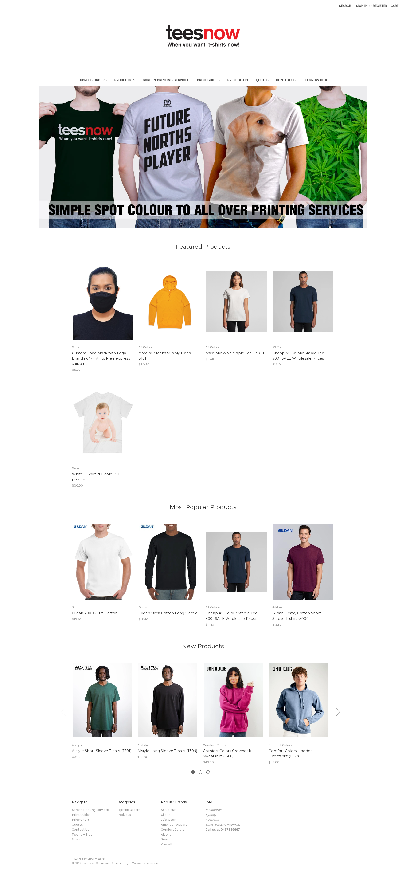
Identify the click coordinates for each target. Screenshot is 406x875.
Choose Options (102, 306)
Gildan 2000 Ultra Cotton (94, 613)
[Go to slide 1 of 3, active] (193, 772)
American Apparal (174, 825)
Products (122, 80)
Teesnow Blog (315, 80)
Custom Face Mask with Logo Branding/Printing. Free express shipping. (101, 358)
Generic (166, 839)
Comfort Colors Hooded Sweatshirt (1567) (291, 753)
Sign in (361, 6)
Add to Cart (102, 704)
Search (345, 6)
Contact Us (286, 80)
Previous (63, 712)
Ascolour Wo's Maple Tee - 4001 (235, 353)
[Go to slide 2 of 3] (200, 772)
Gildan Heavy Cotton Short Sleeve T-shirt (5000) (296, 616)
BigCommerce (96, 858)
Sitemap (78, 839)
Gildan (166, 815)
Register (380, 6)
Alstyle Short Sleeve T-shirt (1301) (102, 751)
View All (166, 844)
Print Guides (208, 80)
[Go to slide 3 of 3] (208, 772)
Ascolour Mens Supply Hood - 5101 (166, 356)
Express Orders (92, 80)
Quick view (98, 297)
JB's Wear (168, 820)
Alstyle (166, 834)
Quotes (262, 80)
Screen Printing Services (166, 80)
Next (338, 712)
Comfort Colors (173, 830)
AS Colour (168, 810)
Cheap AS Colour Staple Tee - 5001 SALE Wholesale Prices (299, 356)
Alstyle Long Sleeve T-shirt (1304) (167, 751)
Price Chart (237, 80)
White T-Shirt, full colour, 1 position (95, 477)
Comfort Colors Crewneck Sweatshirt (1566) (227, 753)
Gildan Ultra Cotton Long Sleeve (168, 613)
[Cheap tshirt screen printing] (203, 157)
